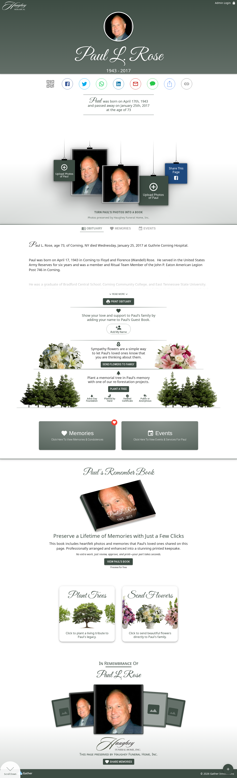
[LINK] (186, 83)
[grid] (118, 176)
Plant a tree (118, 388)
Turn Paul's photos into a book (118, 212)
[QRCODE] (50, 83)
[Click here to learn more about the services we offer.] (118, 744)
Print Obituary (120, 301)
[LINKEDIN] (118, 83)
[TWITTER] (84, 83)
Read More (118, 294)
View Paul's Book (118, 561)
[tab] (92, 228)
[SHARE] (169, 83)
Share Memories (120, 761)
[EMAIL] (135, 83)
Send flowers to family (118, 364)
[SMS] (152, 83)
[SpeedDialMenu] (228, 769)
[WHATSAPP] (101, 83)
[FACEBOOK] (67, 83)
